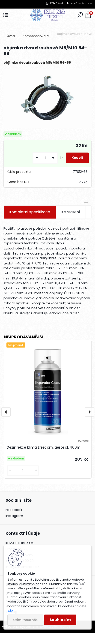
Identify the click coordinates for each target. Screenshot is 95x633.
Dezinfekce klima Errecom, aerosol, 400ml (44, 447)
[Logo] (48, 15)
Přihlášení (56, 3)
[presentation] (6, 412)
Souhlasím (60, 619)
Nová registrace (81, 3)
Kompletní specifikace (29, 212)
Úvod (11, 36)
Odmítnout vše (25, 620)
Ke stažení (70, 212)
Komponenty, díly (36, 36)
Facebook (14, 509)
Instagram (14, 515)
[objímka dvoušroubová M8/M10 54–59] (47, 98)
